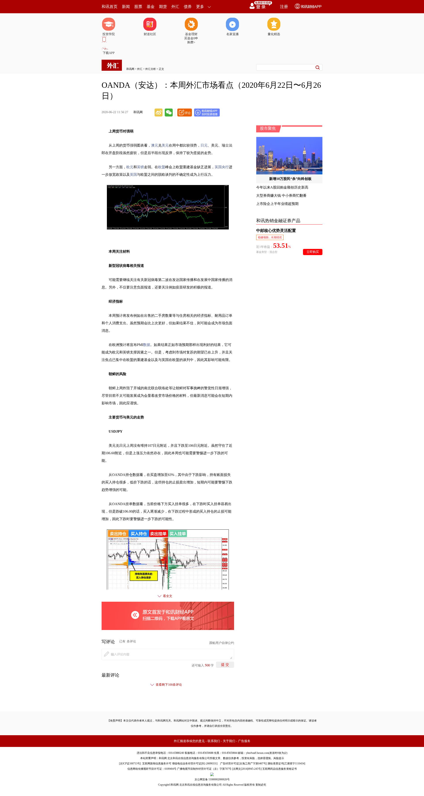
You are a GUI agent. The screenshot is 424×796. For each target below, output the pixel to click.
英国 (133, 174)
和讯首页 (109, 6)
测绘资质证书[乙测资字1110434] (286, 763)
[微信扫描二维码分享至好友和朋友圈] (169, 112)
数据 (146, 345)
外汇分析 (150, 69)
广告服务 (244, 741)
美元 (165, 145)
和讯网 (130, 69)
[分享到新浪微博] (159, 112)
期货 (163, 6)
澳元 (154, 145)
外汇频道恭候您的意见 (189, 741)
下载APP (109, 53)
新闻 (126, 6)
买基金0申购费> (191, 40)
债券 (188, 6)
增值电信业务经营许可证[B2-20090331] (195, 763)
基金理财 (191, 34)
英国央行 (222, 167)
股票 (138, 6)
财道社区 (150, 34)
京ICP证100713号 (130, 763)
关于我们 (229, 741)
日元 (204, 145)
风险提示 (278, 758)
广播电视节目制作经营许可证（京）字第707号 (204, 768)
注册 (284, 6)
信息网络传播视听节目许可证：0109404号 (151, 768)
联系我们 (214, 741)
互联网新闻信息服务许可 (156, 763)
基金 (151, 6)
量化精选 (274, 34)
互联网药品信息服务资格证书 (279, 768)
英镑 (140, 167)
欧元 (129, 167)
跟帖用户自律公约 (221, 643)
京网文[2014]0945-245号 (247, 768)
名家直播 (232, 34)
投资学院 (108, 34)
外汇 (175, 6)
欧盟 (161, 167)
